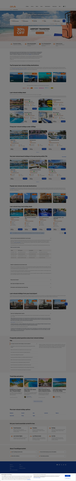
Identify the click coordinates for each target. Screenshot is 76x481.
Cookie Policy (29, 479)
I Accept (68, 475)
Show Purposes (68, 478)
